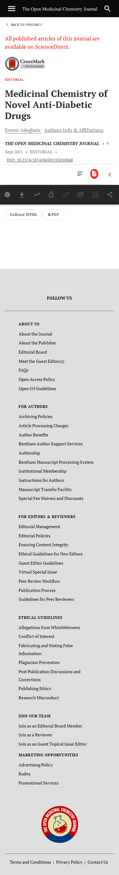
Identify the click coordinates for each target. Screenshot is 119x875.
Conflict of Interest (36, 636)
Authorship (29, 453)
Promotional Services (39, 783)
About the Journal (35, 334)
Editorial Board (33, 352)
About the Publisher (37, 343)
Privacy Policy (69, 862)
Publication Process (37, 590)
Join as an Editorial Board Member (50, 726)
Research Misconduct (39, 697)
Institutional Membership (43, 471)
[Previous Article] (110, 175)
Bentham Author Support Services (51, 444)
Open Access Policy (37, 379)
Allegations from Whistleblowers (49, 627)
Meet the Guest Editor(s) (41, 361)
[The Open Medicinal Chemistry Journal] (60, 824)
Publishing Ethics (35, 688)
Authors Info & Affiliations (73, 130)
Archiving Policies (35, 416)
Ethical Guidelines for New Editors (51, 554)
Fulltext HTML (23, 214)
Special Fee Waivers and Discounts (51, 498)
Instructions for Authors (41, 480)
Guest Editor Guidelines (41, 563)
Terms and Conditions (30, 862)
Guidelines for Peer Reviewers (46, 599)
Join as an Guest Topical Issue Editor (53, 744)
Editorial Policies (34, 536)
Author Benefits (33, 435)
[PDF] (94, 174)
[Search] (107, 8)
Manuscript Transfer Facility (45, 489)
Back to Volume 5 (26, 25)
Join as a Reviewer (35, 735)
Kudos (25, 774)
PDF (55, 214)
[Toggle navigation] (11, 8)
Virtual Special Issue (38, 572)
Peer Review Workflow (39, 581)
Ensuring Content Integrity (43, 544)
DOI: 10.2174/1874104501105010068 (40, 160)
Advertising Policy (36, 765)
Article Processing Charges (43, 425)
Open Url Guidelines (37, 388)
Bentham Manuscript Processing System (56, 462)
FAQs (23, 370)
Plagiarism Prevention (39, 662)
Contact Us (98, 862)
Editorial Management (39, 526)
